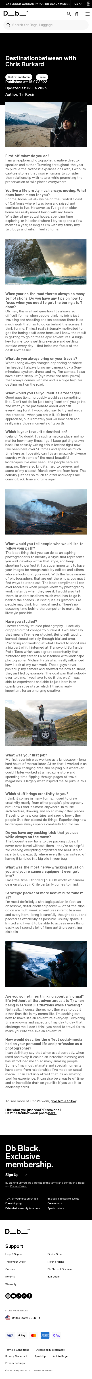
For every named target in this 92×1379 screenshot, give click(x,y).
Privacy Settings (15, 1363)
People (42, 77)
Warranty (11, 1284)
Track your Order (15, 1261)
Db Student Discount (60, 1269)
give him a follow (63, 1101)
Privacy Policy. (18, 1186)
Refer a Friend (56, 1261)
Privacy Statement (16, 1356)
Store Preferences (16, 1310)
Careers (10, 1269)
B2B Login (54, 1276)
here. (52, 1113)
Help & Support (14, 1254)
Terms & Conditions (17, 1349)
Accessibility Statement (50, 1349)
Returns (10, 1276)
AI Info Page (60, 1356)
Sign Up (12, 1175)
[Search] (8, 25)
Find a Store (55, 1254)
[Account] (69, 14)
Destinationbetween (19, 77)
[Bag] (77, 14)
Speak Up (40, 1356)
